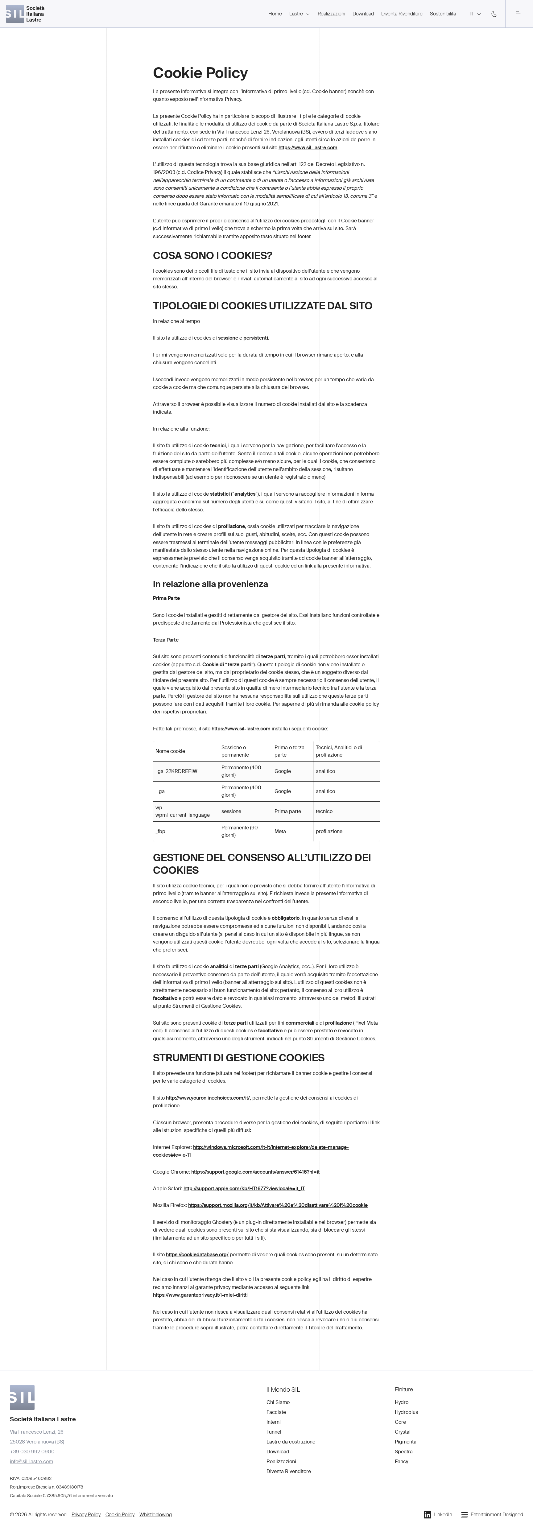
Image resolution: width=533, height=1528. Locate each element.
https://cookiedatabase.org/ (197, 1254)
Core (400, 1422)
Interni (273, 1422)
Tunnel (273, 1432)
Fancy (401, 1461)
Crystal (403, 1432)
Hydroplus (406, 1412)
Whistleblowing (155, 1514)
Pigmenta (405, 1442)
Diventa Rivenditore (402, 13)
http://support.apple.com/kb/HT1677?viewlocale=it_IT (244, 1188)
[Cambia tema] (494, 14)
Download (363, 13)
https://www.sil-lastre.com (308, 147)
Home (275, 13)
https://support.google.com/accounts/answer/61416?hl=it (255, 1172)
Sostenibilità (443, 13)
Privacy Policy (86, 1514)
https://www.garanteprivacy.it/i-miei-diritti (200, 1295)
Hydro (401, 1402)
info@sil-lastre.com (31, 1461)
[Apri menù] (519, 14)
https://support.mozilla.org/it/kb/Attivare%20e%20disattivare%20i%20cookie (278, 1205)
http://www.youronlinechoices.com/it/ (208, 1098)
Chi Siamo (278, 1402)
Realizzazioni (331, 13)
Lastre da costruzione (290, 1442)
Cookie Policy (119, 1514)
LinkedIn (443, 1514)
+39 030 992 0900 (32, 1451)
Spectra (404, 1451)
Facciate (276, 1412)
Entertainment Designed (497, 1514)
